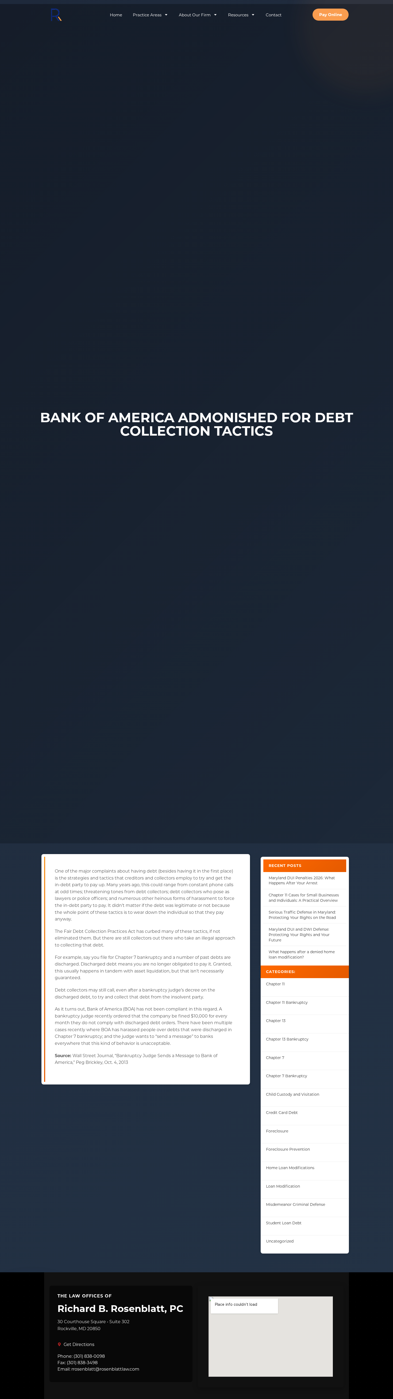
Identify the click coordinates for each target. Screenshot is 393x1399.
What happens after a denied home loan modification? (302, 954)
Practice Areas (147, 14)
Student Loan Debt (284, 1222)
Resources (238, 14)
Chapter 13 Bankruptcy (287, 1039)
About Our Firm (195, 14)
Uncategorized (280, 1241)
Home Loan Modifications (290, 1167)
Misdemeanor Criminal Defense (295, 1204)
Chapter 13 (276, 1020)
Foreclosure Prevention (288, 1149)
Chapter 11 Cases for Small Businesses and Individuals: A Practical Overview (304, 897)
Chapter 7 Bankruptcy (286, 1075)
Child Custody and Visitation (292, 1094)
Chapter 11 (275, 983)
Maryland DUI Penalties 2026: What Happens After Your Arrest (302, 880)
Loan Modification (283, 1186)
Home (116, 14)
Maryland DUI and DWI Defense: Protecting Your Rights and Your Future (299, 934)
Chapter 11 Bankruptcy (287, 1002)
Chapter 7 (275, 1057)
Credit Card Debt (282, 1112)
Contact (274, 14)
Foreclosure (277, 1131)
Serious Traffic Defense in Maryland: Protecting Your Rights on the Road (302, 915)
